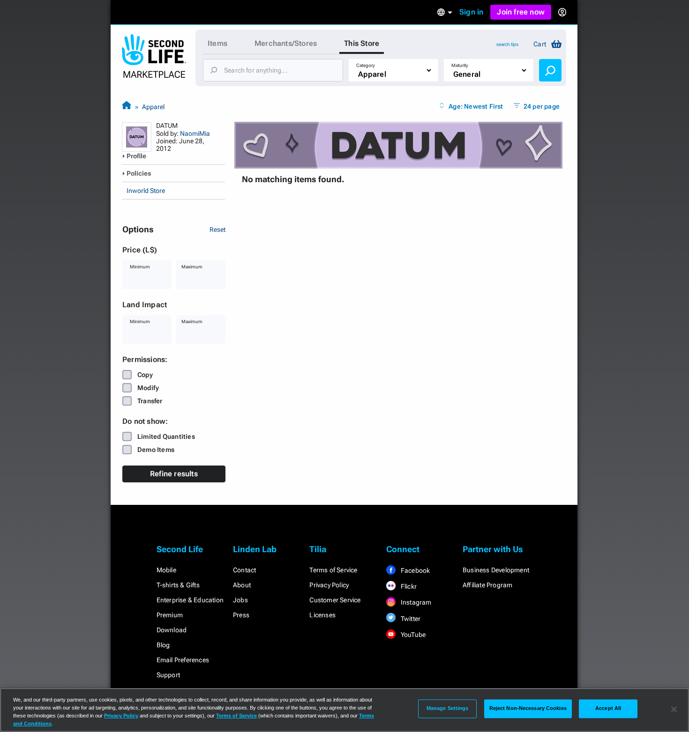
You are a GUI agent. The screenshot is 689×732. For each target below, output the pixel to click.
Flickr (408, 586)
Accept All (608, 708)
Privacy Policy (329, 585)
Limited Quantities (166, 436)
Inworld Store (146, 190)
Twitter (410, 618)
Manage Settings (448, 708)
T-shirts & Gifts (178, 585)
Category (365, 65)
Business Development (496, 570)
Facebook (414, 570)
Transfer (150, 401)
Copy (145, 374)
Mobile (166, 570)
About (242, 585)
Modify (148, 388)
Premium (170, 615)
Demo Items (155, 449)
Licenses (322, 615)
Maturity (459, 65)
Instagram (415, 602)
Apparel (153, 107)
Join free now (521, 11)
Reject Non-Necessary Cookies (528, 708)
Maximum (191, 266)
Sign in (471, 11)
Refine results (174, 473)
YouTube (412, 634)
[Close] (674, 709)
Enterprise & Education (190, 600)
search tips (507, 44)
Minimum (140, 266)
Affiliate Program (487, 585)
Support (168, 675)
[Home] (126, 106)
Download (172, 630)
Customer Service (334, 600)
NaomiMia (195, 133)
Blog (163, 645)
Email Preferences (183, 660)
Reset (217, 229)
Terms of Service (333, 570)
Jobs (240, 600)
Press (241, 615)
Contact (244, 570)
